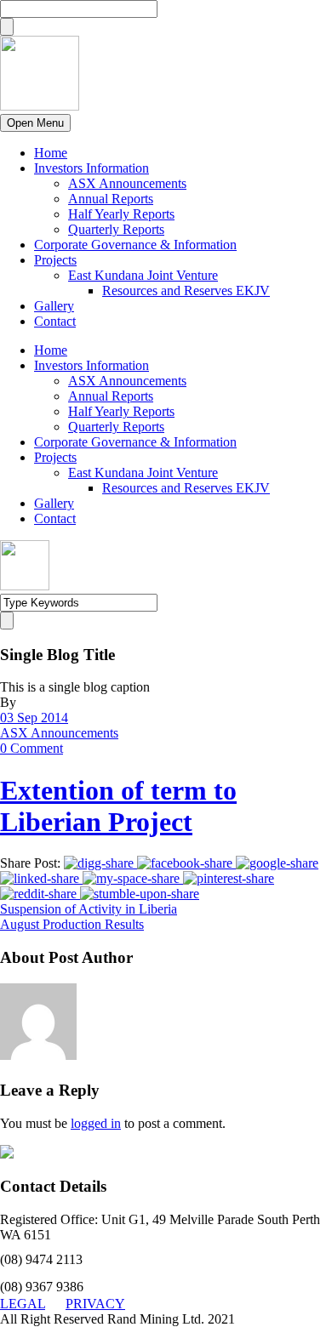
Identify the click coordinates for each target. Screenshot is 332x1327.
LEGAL (22, 1303)
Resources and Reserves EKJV (186, 290)
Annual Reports (110, 198)
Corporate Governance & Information (135, 244)
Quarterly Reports (116, 229)
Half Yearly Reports (121, 214)
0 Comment (31, 748)
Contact (55, 321)
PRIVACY (95, 1303)
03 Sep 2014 (34, 717)
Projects (55, 260)
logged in (96, 1123)
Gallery (54, 306)
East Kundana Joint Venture (143, 275)
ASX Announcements (127, 183)
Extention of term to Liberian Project (118, 806)
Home (50, 152)
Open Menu (35, 123)
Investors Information (91, 168)
